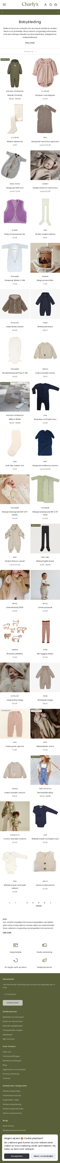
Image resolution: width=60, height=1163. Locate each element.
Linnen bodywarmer (45, 885)
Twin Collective (45, 789)
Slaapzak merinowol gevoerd (45, 141)
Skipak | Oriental (14, 95)
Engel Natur (15, 184)
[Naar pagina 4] (9, 903)
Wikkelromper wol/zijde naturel (15, 886)
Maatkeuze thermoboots (14, 1130)
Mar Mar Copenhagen (14, 91)
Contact (6, 1078)
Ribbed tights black (45, 561)
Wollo (45, 604)
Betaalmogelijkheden (13, 1025)
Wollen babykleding (12, 1104)
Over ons (7, 1052)
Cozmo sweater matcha (14, 838)
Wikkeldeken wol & (45, 746)
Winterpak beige (45, 700)
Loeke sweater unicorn (14, 792)
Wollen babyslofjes (11, 1091)
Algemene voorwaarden (14, 1069)
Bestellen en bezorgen (13, 1017)
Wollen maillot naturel (45, 234)
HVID (15, 742)
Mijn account (9, 1039)
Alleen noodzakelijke (43, 1156)
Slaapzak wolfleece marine (45, 465)
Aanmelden (13, 1003)
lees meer (30, 42)
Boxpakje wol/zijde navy (45, 419)
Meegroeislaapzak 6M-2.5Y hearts (14, 513)
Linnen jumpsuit (45, 607)
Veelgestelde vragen (12, 1030)
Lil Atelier (45, 91)
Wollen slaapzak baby (13, 1108)
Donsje (45, 369)
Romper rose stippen (45, 95)
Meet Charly (8, 1126)
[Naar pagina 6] (50, 903)
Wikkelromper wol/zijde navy (45, 838)
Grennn (45, 276)
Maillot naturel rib (15, 141)
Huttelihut (15, 323)
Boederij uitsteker (15, 653)
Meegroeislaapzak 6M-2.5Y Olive (45, 513)
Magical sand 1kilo (45, 280)
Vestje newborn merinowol (45, 187)
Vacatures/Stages (11, 1056)
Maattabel (7, 1034)
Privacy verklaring (11, 1073)
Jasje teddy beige (14, 700)
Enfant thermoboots (12, 1095)
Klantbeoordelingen (12, 1060)
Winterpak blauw (45, 326)
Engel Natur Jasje (11, 1100)
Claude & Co (15, 835)
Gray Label (45, 557)
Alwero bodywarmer (12, 1113)
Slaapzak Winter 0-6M (15, 280)
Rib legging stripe (45, 653)
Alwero (45, 184)
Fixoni (45, 323)
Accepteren (17, 1156)
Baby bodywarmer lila (15, 234)
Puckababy (15, 276)
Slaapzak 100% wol (14, 187)
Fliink (45, 650)
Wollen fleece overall (15, 561)
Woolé (14, 604)
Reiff (45, 138)
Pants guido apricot (15, 746)
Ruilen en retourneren (13, 1021)
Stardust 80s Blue (45, 792)
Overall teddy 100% (14, 607)
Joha (45, 230)
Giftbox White (15, 419)
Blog (5, 1065)
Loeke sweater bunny (45, 373)
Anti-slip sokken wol (15, 465)
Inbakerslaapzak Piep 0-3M (14, 373)
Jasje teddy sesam (15, 326)
